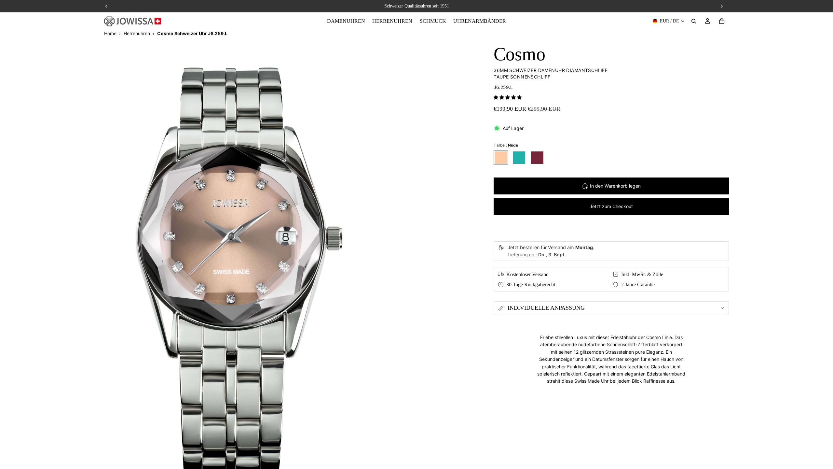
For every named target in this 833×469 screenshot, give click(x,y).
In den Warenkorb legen (615, 186)
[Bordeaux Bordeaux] (537, 157)
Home (110, 33)
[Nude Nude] (501, 157)
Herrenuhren (137, 33)
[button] (508, 97)
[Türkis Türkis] (519, 157)
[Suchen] (694, 21)
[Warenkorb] (722, 21)
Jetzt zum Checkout (611, 206)
